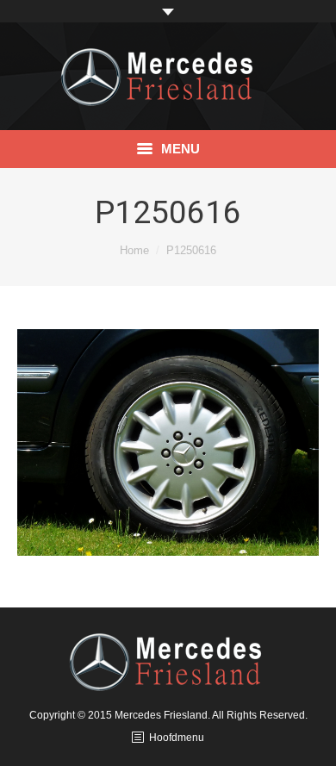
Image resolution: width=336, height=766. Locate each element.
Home (134, 250)
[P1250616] (168, 442)
